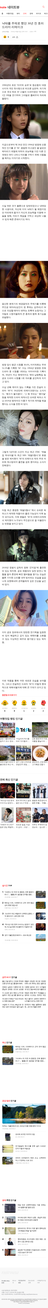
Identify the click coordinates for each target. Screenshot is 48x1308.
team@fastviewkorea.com (31, 1294)
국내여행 (7, 897)
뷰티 (18, 13)
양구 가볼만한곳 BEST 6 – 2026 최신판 (18, 935)
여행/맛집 (10, 13)
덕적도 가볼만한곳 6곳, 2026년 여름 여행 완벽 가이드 (21, 1126)
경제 (31, 13)
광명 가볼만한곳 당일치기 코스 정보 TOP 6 (7, 740)
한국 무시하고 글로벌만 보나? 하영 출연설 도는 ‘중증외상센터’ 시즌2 (23, 802)
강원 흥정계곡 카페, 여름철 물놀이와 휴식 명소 (39, 740)
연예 (24, 13)
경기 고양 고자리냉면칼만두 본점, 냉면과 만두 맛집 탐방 (23, 763)
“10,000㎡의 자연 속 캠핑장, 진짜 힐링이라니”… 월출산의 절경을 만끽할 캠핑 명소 (19, 894)
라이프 (38, 13)
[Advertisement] (24, 240)
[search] (44, 7)
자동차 (7, 919)
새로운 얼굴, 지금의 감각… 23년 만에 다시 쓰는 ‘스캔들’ (23, 826)
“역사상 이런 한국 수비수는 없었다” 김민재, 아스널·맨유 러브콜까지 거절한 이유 (7, 802)
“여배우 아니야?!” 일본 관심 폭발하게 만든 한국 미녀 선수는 (7, 826)
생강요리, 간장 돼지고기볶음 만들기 (39, 763)
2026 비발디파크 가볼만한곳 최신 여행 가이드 (7, 763)
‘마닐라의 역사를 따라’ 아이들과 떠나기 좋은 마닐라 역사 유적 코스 (22, 740)
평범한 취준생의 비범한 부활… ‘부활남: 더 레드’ (40, 802)
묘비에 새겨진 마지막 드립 (25, 1134)
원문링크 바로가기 (9, 695)
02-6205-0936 (8, 1294)
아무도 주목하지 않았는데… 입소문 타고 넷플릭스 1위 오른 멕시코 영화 (39, 826)
